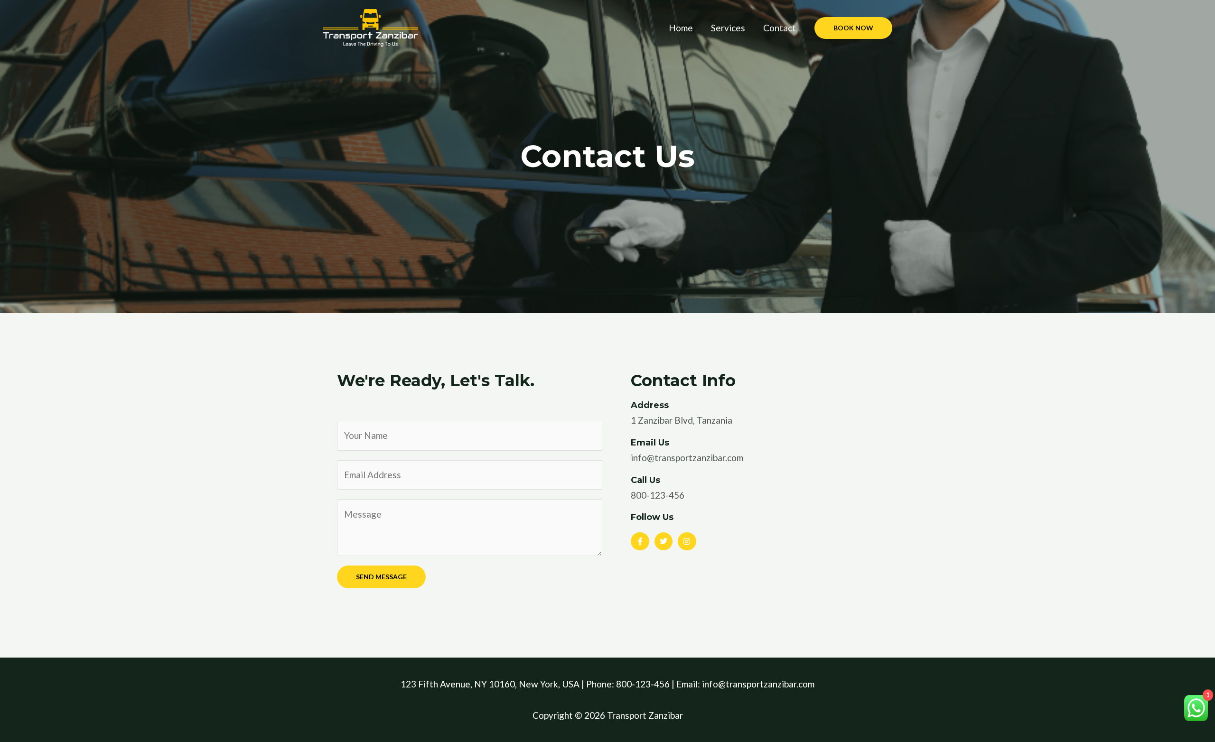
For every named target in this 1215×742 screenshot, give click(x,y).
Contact (779, 27)
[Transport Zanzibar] (370, 26)
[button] (853, 28)
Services (728, 27)
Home (681, 27)
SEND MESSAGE (381, 577)
